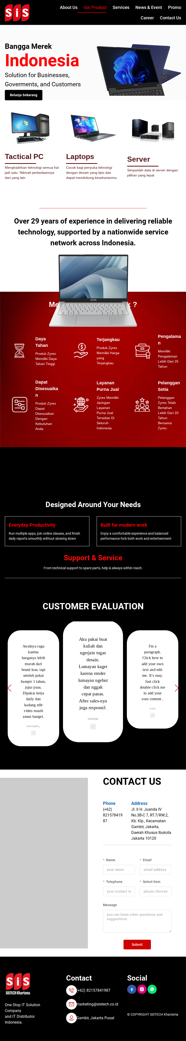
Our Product (95, 7)
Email (147, 860)
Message (110, 905)
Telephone (114, 882)
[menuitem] (66, 7)
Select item (151, 882)
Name (110, 860)
